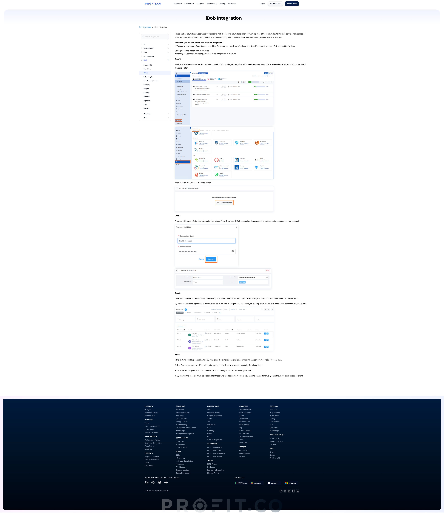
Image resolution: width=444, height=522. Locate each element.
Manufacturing (181, 425)
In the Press (274, 416)
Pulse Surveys (150, 446)
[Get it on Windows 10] (291, 483)
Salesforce (211, 425)
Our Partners (274, 422)
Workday (210, 431)
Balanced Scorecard (152, 426)
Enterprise (232, 4)
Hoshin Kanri (149, 429)
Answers (242, 456)
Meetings (148, 449)
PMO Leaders (181, 467)
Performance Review (152, 440)
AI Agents (200, 4)
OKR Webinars (244, 425)
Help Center (243, 450)
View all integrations (214, 440)
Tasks (147, 463)
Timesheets (149, 466)
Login (263, 4)
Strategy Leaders (182, 470)
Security (273, 444)
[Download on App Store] (274, 483)
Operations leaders (183, 473)
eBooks (241, 416)
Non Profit (180, 416)
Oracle (209, 434)
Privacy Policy (275, 438)
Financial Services (183, 413)
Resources (211, 4)
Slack (209, 410)
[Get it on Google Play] (241, 483)
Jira (208, 422)
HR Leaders (180, 458)
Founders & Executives (215, 470)
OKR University (244, 453)
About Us (273, 410)
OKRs (147, 423)
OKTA (209, 437)
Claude (272, 455)
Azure (209, 419)
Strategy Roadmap (152, 432)
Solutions (188, 4)
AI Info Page (274, 431)
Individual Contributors (184, 461)
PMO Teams (212, 464)
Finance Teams (213, 473)
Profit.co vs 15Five (214, 450)
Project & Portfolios (152, 457)
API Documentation (246, 437)
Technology (180, 431)
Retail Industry (181, 419)
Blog (240, 428)
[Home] (153, 3)
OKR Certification (245, 413)
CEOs (178, 455)
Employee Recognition (153, 443)
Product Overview (151, 413)
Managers (180, 464)
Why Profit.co (275, 413)
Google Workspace (214, 416)
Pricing (222, 4)
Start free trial (275, 4)
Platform (176, 4)
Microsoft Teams (213, 413)
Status (241, 440)
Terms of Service (276, 441)
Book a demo (292, 4)
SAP (209, 428)
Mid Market (180, 444)
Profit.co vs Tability (214, 456)
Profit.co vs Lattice (214, 447)
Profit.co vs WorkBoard (216, 453)
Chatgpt (273, 452)
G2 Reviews (243, 443)
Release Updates (245, 431)
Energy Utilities (181, 422)
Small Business (181, 447)
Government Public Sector (186, 428)
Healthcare (180, 410)
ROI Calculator (244, 434)
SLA (271, 425)
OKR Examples (244, 422)
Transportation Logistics (185, 434)
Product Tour (150, 416)
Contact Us (274, 428)
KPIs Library (243, 419)
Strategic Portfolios (152, 460)
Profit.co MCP (275, 458)
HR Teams (211, 467)
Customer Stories (245, 410)
